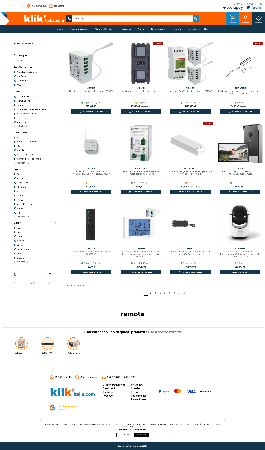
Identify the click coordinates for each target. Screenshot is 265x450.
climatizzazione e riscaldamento (33, 109)
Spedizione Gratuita (27, 72)
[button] (69, 18)
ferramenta (23, 118)
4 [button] (160, 293)
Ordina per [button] (20, 55)
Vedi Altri (22, 126)
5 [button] (164, 293)
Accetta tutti (141, 435)
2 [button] (150, 293)
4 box (20, 208)
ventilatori (22, 150)
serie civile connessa (27, 142)
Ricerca (29, 43)
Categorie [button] (20, 132)
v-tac (20, 191)
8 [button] (179, 293)
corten (20, 241)
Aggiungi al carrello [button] (93, 111)
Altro (19, 137)
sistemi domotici (25, 154)
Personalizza (124, 435)
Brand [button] (17, 169)
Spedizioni (109, 388)
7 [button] (174, 293)
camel (20, 236)
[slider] (14, 274)
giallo (20, 245)
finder (20, 195)
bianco (20, 232)
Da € (16, 281)
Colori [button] (17, 222)
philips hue (22, 183)
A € (32, 281)
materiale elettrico (26, 96)
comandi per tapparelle (29, 159)
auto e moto (23, 122)
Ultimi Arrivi (22, 80)
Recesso (108, 395)
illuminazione (23, 101)
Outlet (20, 85)
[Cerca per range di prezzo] (49, 283)
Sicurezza (137, 384)
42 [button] (184, 293)
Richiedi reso (138, 399)
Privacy (135, 392)
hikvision (21, 187)
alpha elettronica (25, 204)
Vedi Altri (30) (22, 216)
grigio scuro (23, 249)
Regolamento (138, 395)
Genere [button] (18, 91)
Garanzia (108, 392)
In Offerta (21, 76)
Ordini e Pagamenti (114, 384)
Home (16, 43)
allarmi (20, 105)
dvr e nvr (21, 146)
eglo (19, 213)
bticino (20, 174)
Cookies (135, 388)
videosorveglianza (26, 114)
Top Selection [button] (22, 67)
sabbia (20, 258)
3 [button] (155, 293)
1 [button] (146, 293)
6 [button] (169, 293)
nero (19, 253)
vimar (20, 178)
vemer (20, 200)
